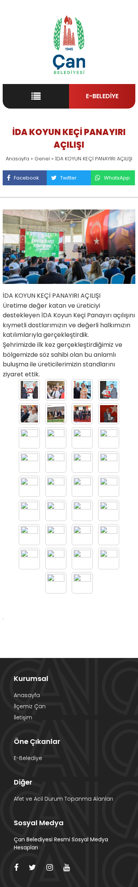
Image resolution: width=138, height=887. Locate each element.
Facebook (26, 177)
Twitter (68, 177)
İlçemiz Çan (30, 706)
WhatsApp (117, 177)
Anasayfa (17, 158)
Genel (42, 158)
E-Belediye (28, 758)
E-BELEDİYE (102, 96)
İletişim (23, 717)
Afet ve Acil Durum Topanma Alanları (63, 799)
